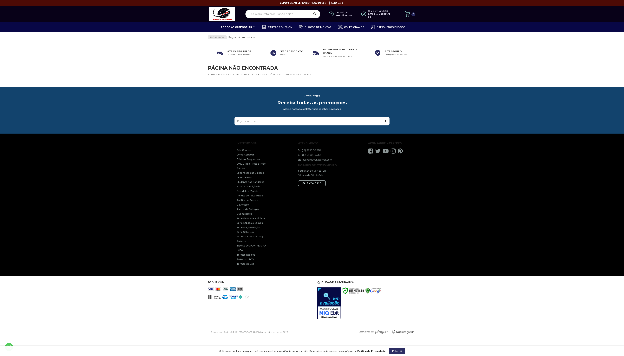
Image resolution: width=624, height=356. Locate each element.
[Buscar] (313, 14)
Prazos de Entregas (248, 209)
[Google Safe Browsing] (373, 290)
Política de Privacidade (250, 195)
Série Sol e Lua (245, 232)
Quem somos (244, 213)
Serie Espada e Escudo (250, 222)
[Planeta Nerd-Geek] (222, 14)
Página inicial (217, 37)
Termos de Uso (245, 263)
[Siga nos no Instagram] (394, 151)
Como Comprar (245, 154)
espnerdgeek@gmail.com (317, 159)
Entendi (397, 351)
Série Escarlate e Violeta (251, 218)
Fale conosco (311, 183)
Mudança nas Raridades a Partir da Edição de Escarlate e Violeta (250, 187)
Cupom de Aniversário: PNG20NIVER (303, 2)
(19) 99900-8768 (311, 150)
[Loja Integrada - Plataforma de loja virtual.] (403, 332)
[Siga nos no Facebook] (371, 151)
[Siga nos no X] (378, 151)
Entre (371, 13)
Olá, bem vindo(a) (378, 11)
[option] (234, 53)
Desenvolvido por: (366, 332)
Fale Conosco (244, 150)
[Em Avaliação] (329, 303)
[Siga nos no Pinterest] (401, 151)
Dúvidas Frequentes (248, 159)
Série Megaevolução (248, 227)
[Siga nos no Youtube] (386, 151)
